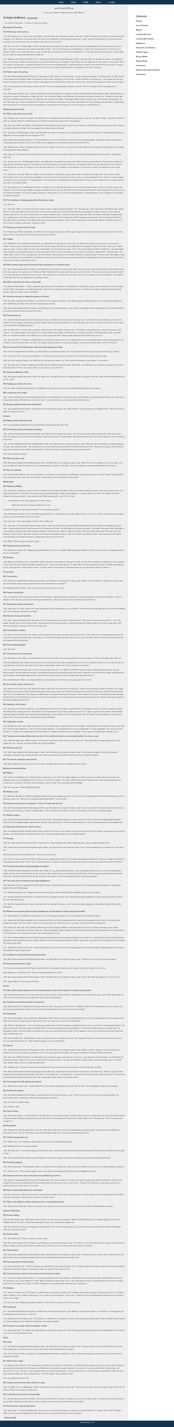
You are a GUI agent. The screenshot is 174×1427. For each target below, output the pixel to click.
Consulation (141, 74)
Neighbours (140, 43)
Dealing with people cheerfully (148, 70)
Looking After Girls (143, 34)
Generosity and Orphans (145, 47)
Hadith (86, 2)
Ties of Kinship (142, 25)
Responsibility (141, 61)
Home (61, 2)
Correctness (140, 65)
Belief (73, 2)
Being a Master (142, 56)
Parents (139, 21)
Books (98, 2)
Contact (112, 2)
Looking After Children (145, 38)
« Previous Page (9, 1417)
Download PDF (32, 18)
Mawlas (139, 30)
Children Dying (142, 52)
